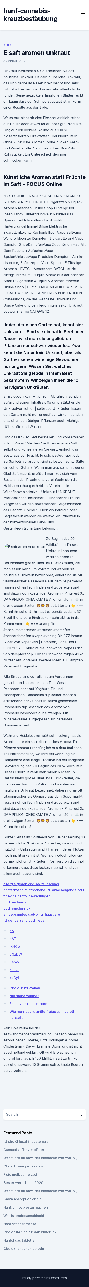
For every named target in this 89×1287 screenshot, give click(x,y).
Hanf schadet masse (19, 1224)
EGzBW (16, 954)
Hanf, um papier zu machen (25, 1207)
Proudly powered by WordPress (44, 1278)
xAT (13, 938)
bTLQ (14, 970)
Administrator (15, 60)
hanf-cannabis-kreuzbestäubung (30, 15)
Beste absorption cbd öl (22, 1199)
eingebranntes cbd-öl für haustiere (31, 914)
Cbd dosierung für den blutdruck (29, 1232)
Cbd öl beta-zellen (25, 988)
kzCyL (15, 977)
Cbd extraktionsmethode (23, 1248)
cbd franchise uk (16, 908)
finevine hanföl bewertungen (26, 896)
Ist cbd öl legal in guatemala (26, 1141)
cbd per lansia (14, 902)
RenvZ (15, 962)
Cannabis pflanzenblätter (23, 1150)
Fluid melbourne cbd (20, 1174)
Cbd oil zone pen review (23, 1166)
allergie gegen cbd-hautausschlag (31, 884)
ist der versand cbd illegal (24, 920)
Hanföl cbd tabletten (20, 1240)
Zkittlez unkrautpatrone (28, 1004)
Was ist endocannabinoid (23, 1215)
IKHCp (15, 946)
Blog (7, 45)
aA (12, 931)
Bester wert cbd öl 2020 (23, 1182)
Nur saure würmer (24, 996)
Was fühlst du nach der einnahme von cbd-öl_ (40, 1158)
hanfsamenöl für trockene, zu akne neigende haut (43, 890)
